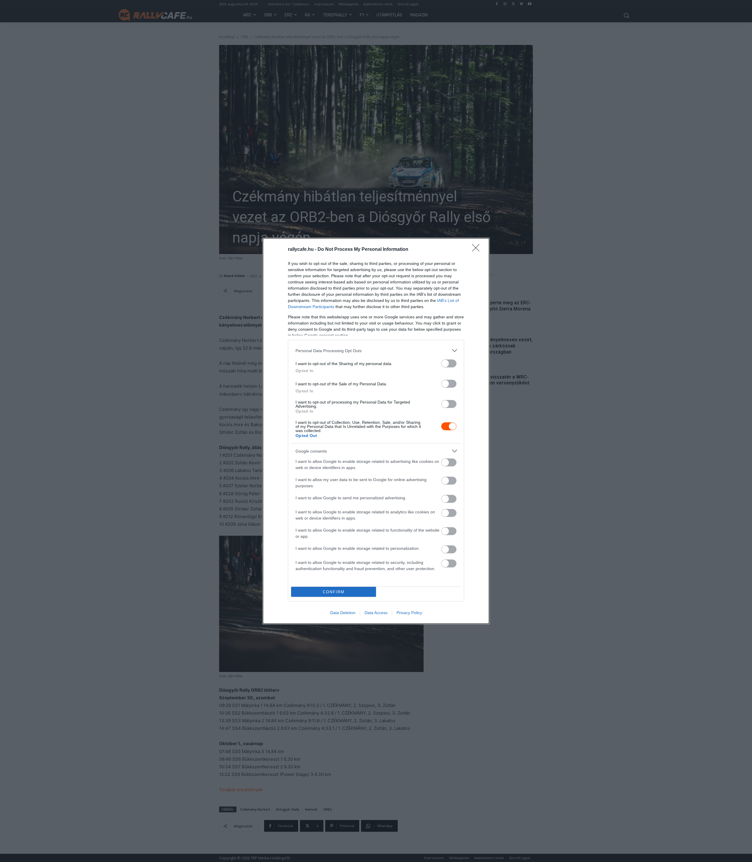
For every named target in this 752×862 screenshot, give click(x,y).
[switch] (448, 363)
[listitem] (376, 350)
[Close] (477, 249)
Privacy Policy (409, 612)
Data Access (376, 612)
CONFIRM (334, 592)
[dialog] (376, 431)
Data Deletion (342, 612)
